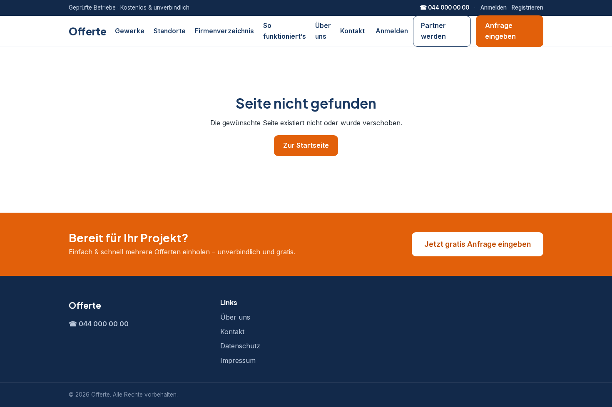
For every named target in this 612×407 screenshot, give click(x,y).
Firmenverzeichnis (224, 31)
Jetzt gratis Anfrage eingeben (477, 244)
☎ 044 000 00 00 (444, 7)
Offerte (88, 31)
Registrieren (527, 7)
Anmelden (493, 7)
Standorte (170, 31)
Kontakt (352, 31)
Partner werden (433, 30)
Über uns (235, 317)
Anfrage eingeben (500, 30)
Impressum (238, 360)
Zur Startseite (306, 145)
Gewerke (129, 31)
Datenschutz (240, 346)
